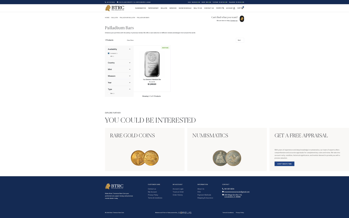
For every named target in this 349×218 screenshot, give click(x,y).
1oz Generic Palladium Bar (152, 79)
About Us (200, 189)
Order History (178, 195)
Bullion (164, 8)
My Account (152, 192)
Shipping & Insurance (205, 198)
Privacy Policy (153, 195)
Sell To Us (198, 8)
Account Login (178, 189)
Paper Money (153, 8)
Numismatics (140, 8)
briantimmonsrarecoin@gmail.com (237, 192)
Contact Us (209, 8)
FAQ (199, 192)
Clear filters (130, 40)
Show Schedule (185, 8)
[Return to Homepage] (114, 8)
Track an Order (178, 192)
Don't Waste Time (284, 164)
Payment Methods (204, 195)
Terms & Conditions (155, 198)
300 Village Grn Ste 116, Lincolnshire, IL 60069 (135, 2)
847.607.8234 (111, 2)
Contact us (233, 20)
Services (173, 8)
